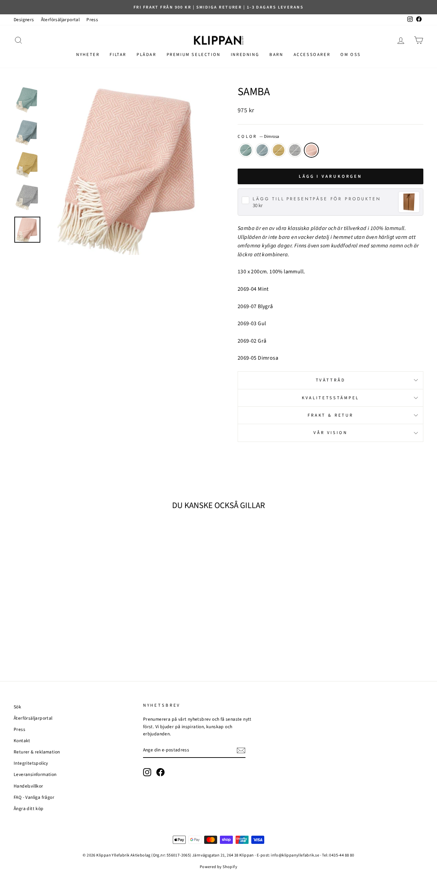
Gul (278, 150)
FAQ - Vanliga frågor (34, 797)
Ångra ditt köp (29, 808)
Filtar (118, 55)
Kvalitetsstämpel (330, 398)
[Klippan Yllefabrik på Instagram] (147, 772)
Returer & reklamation (37, 752)
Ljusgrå (295, 150)
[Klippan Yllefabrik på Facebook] (160, 772)
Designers (24, 19)
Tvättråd (331, 380)
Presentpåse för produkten (317, 199)
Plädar (146, 55)
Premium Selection (194, 55)
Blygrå (262, 150)
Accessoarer (312, 55)
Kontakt (22, 740)
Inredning (245, 55)
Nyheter (87, 55)
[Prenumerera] (241, 750)
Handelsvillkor (28, 786)
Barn (276, 55)
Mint (246, 150)
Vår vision (330, 433)
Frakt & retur (330, 415)
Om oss (350, 55)
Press (92, 19)
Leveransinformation (35, 774)
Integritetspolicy (31, 763)
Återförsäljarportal (60, 19)
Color (258, 136)
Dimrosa (311, 150)
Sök (17, 707)
